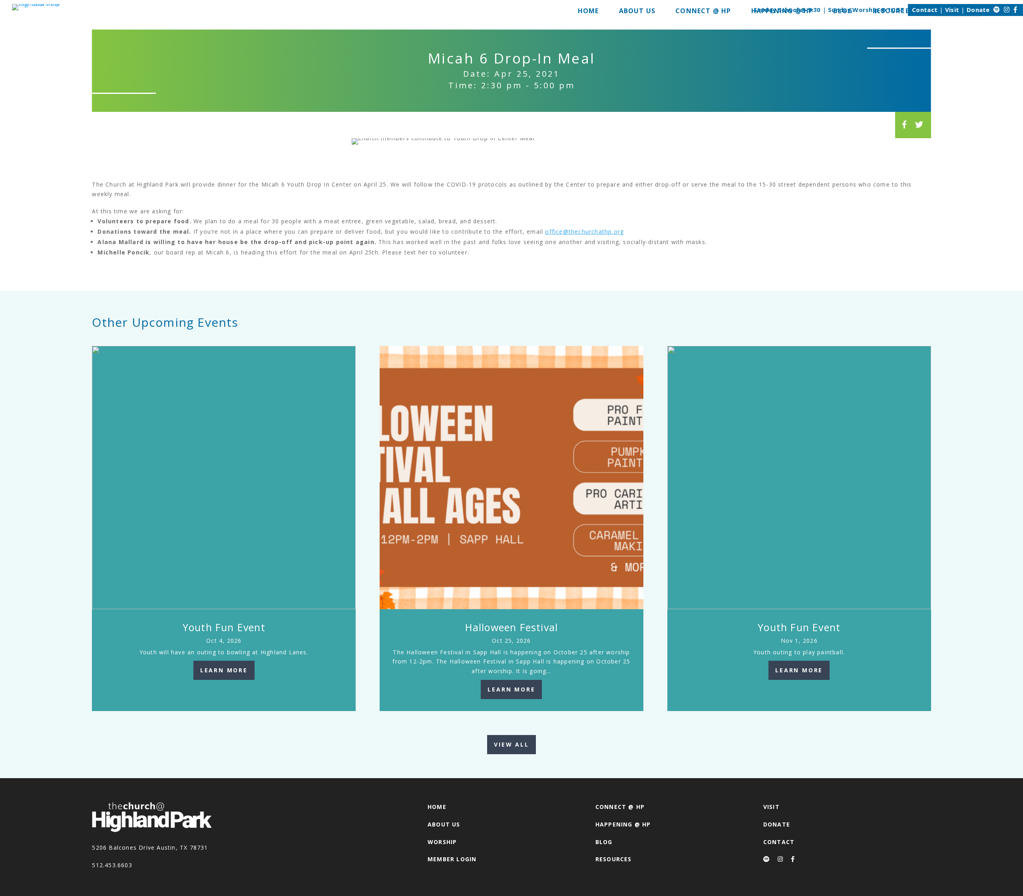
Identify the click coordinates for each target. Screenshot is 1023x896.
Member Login (452, 859)
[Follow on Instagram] (1006, 9)
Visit (952, 10)
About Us (444, 824)
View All (511, 744)
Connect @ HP (620, 807)
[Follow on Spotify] (996, 9)
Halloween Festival (511, 627)
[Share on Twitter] (919, 124)
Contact (924, 10)
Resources (613, 859)
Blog (604, 842)
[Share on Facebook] (904, 124)
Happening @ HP (623, 824)
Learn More (224, 670)
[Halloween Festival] (511, 478)
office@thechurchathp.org (584, 231)
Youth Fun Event (224, 627)
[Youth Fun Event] (224, 478)
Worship (442, 842)
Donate (978, 10)
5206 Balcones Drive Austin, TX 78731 (150, 847)
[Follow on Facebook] (1015, 9)
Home (437, 807)
